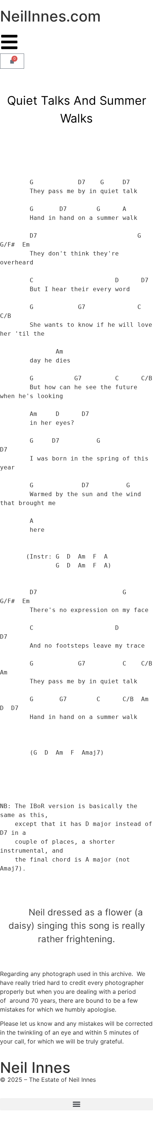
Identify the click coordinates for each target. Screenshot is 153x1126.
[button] (76, 1104)
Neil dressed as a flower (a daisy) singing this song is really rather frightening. (77, 925)
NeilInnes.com (50, 16)
